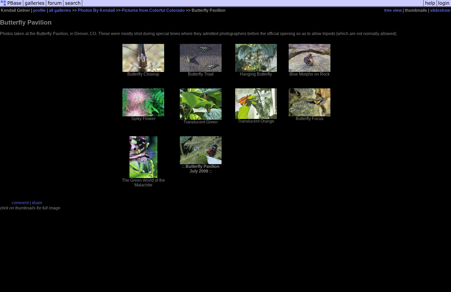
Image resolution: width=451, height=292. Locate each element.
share (37, 203)
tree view (393, 10)
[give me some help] (430, 6)
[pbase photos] (11, 6)
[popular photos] (252, 6)
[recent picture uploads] (34, 6)
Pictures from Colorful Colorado (153, 10)
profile (39, 10)
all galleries (60, 10)
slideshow (440, 10)
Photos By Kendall (96, 10)
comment (20, 203)
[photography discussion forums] (54, 6)
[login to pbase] (444, 6)
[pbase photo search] (72, 6)
